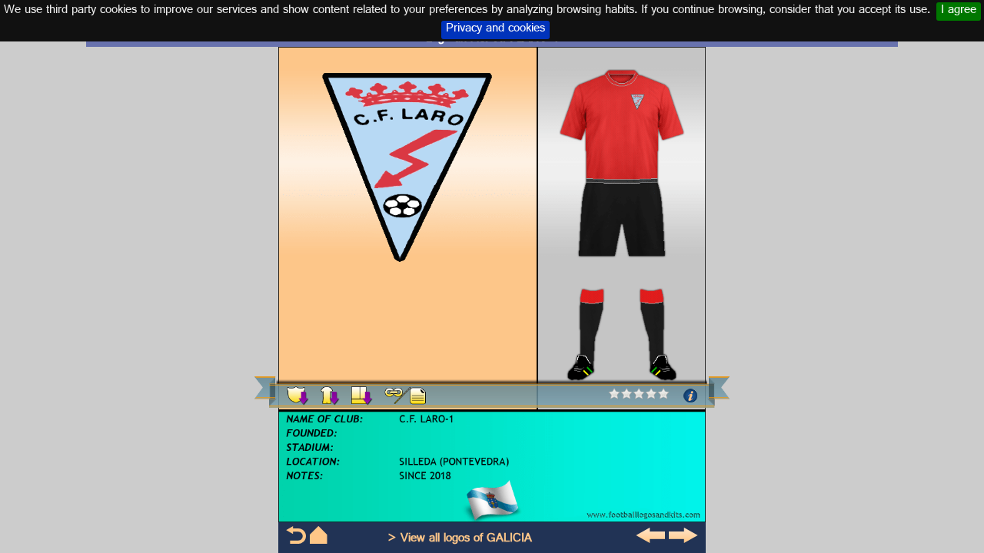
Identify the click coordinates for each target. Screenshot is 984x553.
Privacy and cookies (495, 30)
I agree (958, 11)
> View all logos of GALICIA (459, 539)
